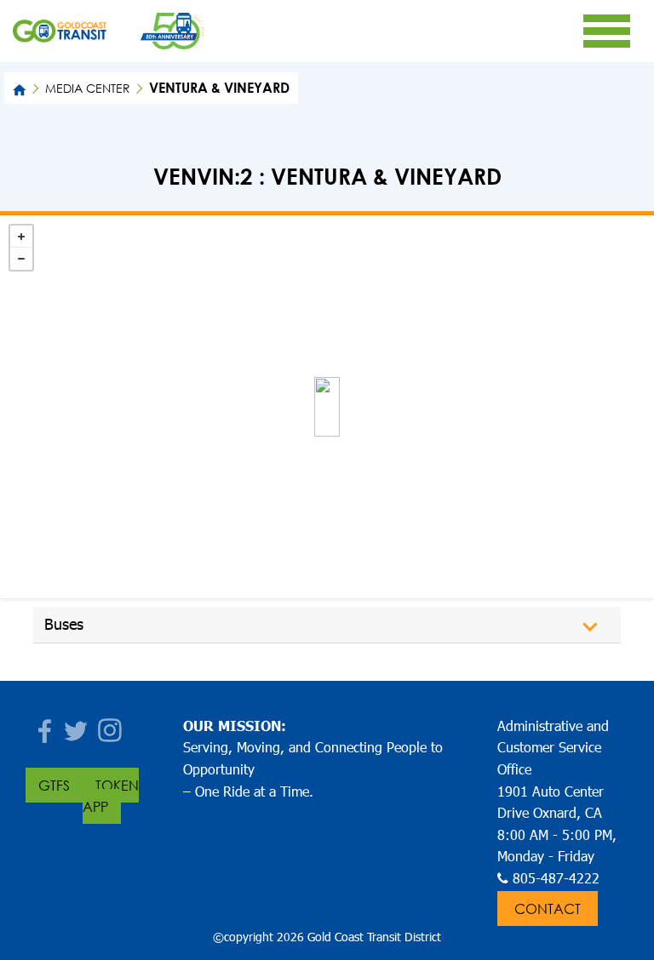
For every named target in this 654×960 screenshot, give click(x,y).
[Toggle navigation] (606, 30)
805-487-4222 (556, 878)
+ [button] (21, 237)
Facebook (43, 725)
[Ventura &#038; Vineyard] (327, 407)
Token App (111, 796)
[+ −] (327, 406)
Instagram (111, 725)
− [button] (21, 259)
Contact (547, 908)
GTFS (54, 785)
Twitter (77, 725)
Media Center (87, 88)
